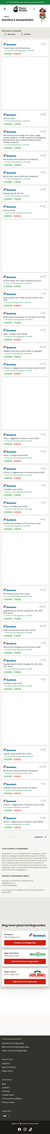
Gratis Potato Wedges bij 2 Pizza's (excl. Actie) (22, 523)
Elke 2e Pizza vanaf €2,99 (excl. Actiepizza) (20, 159)
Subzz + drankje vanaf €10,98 (15, 334)
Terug (6, 17)
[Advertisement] (25, 83)
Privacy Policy (8, 1102)
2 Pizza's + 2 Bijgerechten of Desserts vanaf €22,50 (23, 805)
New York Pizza (8, 1067)
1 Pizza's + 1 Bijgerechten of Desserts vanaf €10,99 (23, 822)
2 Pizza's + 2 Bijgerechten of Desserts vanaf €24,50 (24, 472)
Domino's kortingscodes (25, 943)
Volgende (38, 837)
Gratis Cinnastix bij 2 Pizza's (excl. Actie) (19, 630)
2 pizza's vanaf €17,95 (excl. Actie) (17, 754)
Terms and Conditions (12, 1098)
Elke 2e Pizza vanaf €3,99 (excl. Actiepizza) (20, 771)
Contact (6, 1087)
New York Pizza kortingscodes (25, 961)
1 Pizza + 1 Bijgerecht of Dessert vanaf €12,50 (21, 438)
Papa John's (7, 1071)
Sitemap (6, 1091)
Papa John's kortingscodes (25, 981)
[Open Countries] (6, 1116)
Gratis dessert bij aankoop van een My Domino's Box (24, 317)
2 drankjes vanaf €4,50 (12, 489)
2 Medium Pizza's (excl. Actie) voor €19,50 (20, 788)
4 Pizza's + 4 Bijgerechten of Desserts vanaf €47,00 (24, 368)
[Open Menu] (5, 8)
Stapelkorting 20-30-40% (13, 193)
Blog (4, 1084)
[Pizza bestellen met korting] (20, 9)
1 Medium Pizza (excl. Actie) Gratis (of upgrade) (22, 351)
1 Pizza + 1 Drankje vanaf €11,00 (15, 455)
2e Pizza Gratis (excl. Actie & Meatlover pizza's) (22, 281)
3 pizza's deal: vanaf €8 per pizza (16, 48)
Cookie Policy (8, 1095)
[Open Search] (35, 9)
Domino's (6, 1063)
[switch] (4, 34)
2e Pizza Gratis (9, 118)
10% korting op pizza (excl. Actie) (16, 594)
